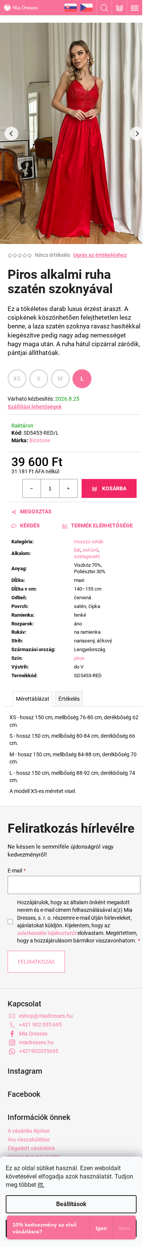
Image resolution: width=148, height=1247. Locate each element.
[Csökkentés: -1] (32, 488)
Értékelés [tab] (69, 699)
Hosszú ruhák (89, 541)
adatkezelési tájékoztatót (46, 933)
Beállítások (71, 1204)
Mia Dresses (33, 1034)
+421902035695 (38, 1051)
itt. (41, 1184)
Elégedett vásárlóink (31, 1148)
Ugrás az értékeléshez (100, 255)
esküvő (90, 550)
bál (77, 550)
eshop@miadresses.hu (46, 1016)
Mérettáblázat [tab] (32, 699)
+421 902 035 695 (40, 1025)
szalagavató (87, 556)
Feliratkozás (36, 962)
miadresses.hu (36, 1042)
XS (17, 378)
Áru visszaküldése (29, 1140)
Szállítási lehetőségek (34, 407)
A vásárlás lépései (28, 1131)
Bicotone (39, 440)
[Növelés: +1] (68, 488)
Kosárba (114, 488)
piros (79, 658)
